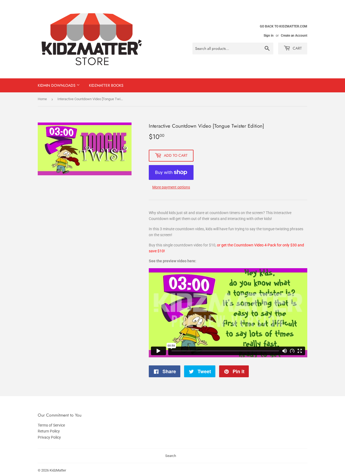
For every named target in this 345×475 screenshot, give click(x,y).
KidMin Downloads (57, 85)
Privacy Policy (49, 437)
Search (170, 456)
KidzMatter (58, 470)
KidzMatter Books (106, 85)
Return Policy (49, 431)
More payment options (171, 187)
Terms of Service (51, 425)
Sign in (269, 35)
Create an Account (294, 35)
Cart (297, 48)
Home (42, 99)
